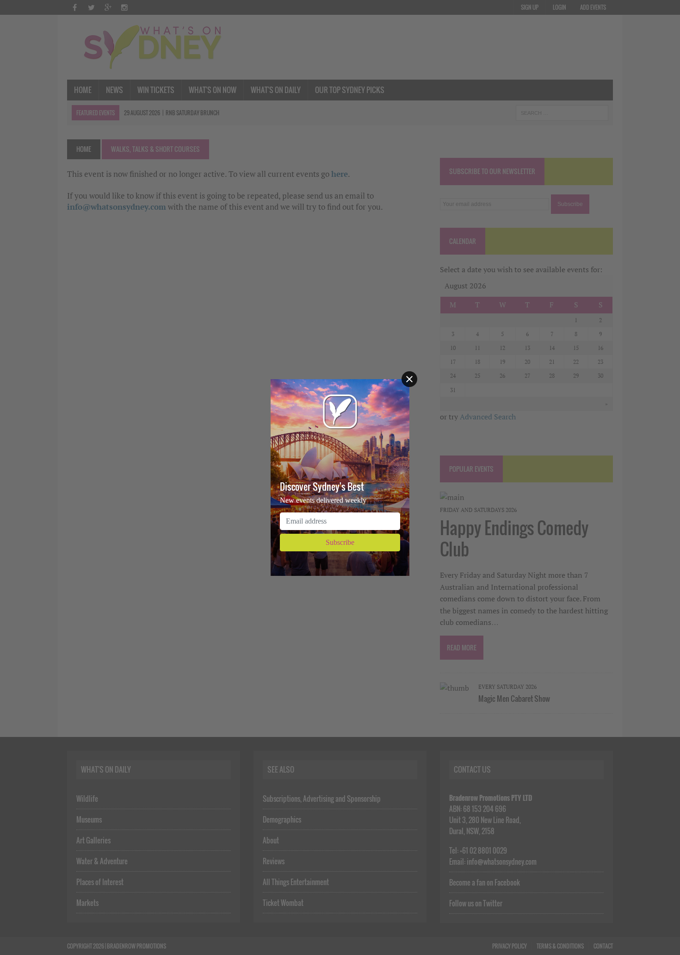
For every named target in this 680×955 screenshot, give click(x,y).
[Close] (409, 379)
